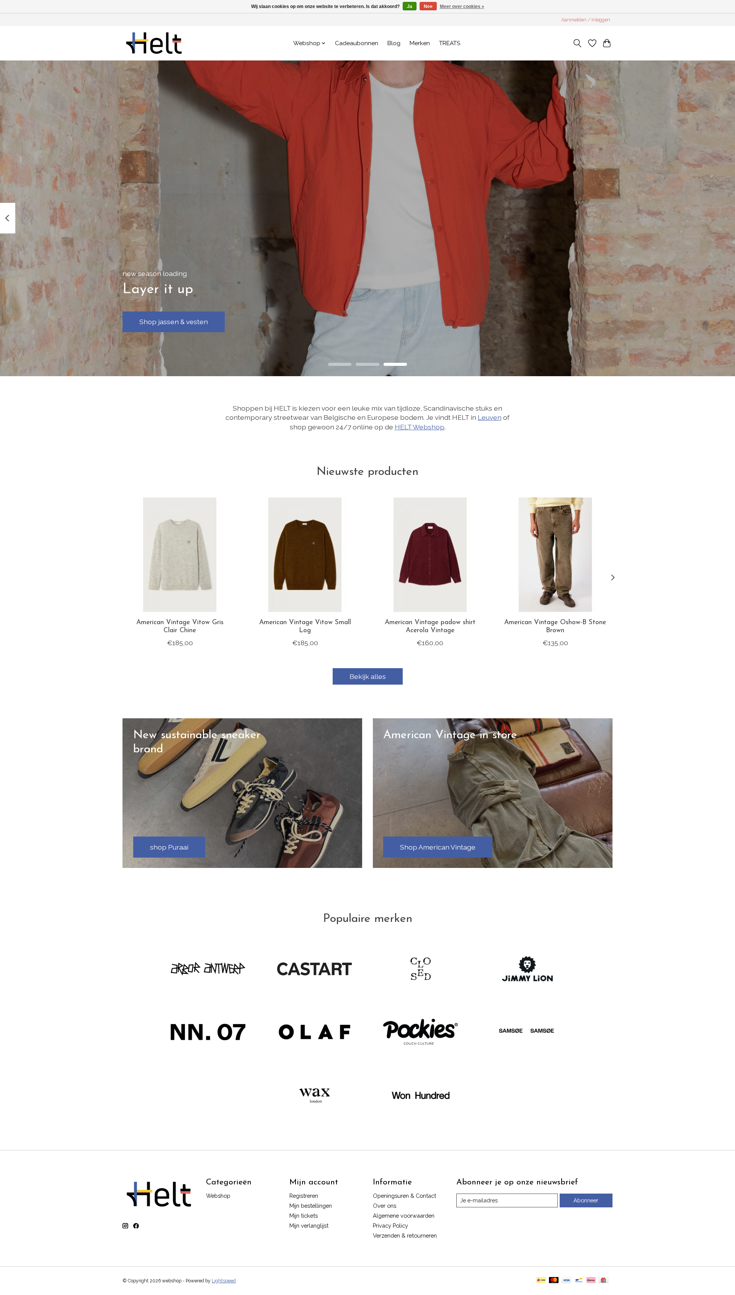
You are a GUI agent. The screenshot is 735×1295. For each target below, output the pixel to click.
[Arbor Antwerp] (208, 969)
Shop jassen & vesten (173, 322)
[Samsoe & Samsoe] (527, 1032)
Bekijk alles (368, 676)
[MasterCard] (554, 1280)
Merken (420, 43)
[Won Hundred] (421, 1096)
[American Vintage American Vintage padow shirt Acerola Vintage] (430, 554)
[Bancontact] (579, 1280)
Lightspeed (224, 1281)
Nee (428, 6)
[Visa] (567, 1280)
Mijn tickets (303, 1215)
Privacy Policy (390, 1225)
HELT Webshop (419, 427)
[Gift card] (603, 1280)
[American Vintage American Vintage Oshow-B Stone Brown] (555, 554)
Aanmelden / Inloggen (585, 20)
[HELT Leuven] (153, 43)
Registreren (303, 1195)
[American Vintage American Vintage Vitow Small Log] (305, 554)
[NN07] (208, 1032)
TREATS (449, 43)
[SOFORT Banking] (591, 1280)
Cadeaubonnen (356, 43)
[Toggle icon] (577, 43)
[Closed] (421, 969)
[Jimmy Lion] (527, 969)
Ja (409, 6)
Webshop (218, 1195)
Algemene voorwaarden (403, 1215)
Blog (393, 43)
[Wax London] (314, 1096)
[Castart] (314, 969)
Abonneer (585, 1200)
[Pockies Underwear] (421, 1032)
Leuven (489, 417)
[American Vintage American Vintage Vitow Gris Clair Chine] (179, 554)
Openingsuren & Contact (404, 1195)
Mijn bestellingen (310, 1205)
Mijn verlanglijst (308, 1225)
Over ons (384, 1205)
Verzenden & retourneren (405, 1235)
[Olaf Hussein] (314, 1032)
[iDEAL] (541, 1280)
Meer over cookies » (462, 6)
